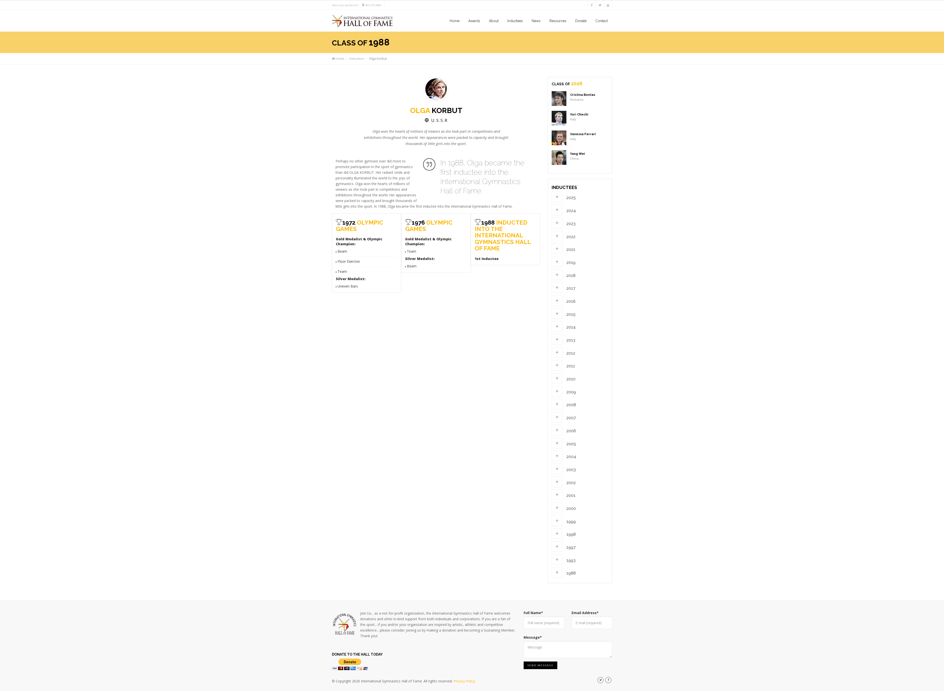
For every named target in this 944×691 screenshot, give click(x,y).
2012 (570, 353)
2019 (570, 262)
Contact (601, 21)
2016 (570, 301)
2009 (571, 391)
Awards (474, 21)
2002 (571, 482)
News (536, 21)
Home (454, 21)
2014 (570, 327)
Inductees (515, 21)
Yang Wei (577, 154)
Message (533, 637)
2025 (571, 197)
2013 (570, 340)
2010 (570, 378)
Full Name (533, 612)
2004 (571, 456)
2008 (571, 404)
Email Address (585, 612)
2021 (570, 249)
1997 (570, 547)
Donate (581, 21)
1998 (571, 534)
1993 (570, 560)
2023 (570, 223)
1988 (571, 573)
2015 (570, 314)
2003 (571, 469)
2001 (570, 495)
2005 (571, 443)
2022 (570, 236)
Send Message (540, 665)
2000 (571, 508)
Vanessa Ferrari (583, 134)
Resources (557, 21)
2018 (570, 275)
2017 (570, 288)
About (494, 21)
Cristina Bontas (582, 95)
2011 (570, 365)
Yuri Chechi (579, 114)
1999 (571, 521)
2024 (571, 210)
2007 (571, 417)
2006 (571, 430)
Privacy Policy (464, 681)
